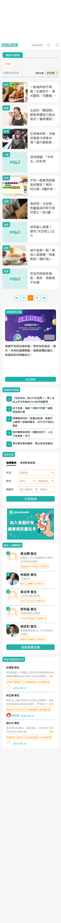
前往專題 (30, 379)
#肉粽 (7, 64)
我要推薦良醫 (30, 647)
